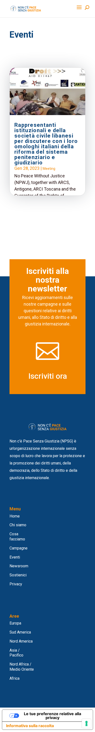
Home (15, 516)
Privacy (16, 584)
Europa (15, 623)
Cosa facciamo (17, 536)
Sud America (20, 632)
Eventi (15, 557)
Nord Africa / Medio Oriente (22, 667)
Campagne (19, 548)
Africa (14, 678)
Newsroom (19, 566)
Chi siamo (18, 525)
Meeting (49, 169)
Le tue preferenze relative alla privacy (52, 715)
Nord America (21, 641)
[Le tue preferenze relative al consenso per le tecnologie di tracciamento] (86, 723)
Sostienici (18, 575)
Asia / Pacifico (16, 653)
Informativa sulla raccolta (30, 725)
